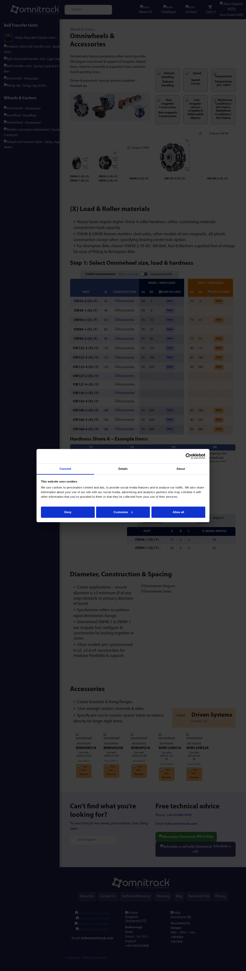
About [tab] (180, 468)
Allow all (178, 512)
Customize (121, 512)
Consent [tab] (65, 468)
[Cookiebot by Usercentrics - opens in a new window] (188, 456)
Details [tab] (123, 468)
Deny (67, 512)
